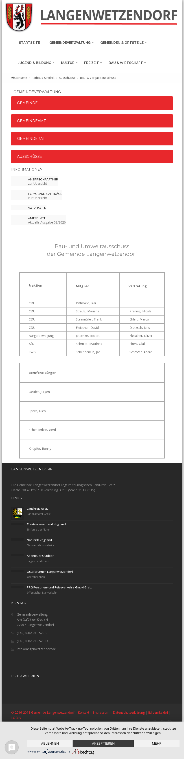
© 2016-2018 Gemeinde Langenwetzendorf (42, 712)
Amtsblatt (36, 218)
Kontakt (83, 712)
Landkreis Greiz (37, 509)
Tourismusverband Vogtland (46, 524)
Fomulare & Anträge (45, 193)
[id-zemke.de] (158, 712)
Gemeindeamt (31, 121)
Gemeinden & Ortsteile (122, 43)
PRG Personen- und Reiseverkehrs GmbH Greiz (59, 587)
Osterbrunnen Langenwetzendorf (50, 572)
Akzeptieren (103, 743)
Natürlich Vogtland (39, 540)
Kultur (68, 63)
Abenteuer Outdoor (40, 556)
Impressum (101, 712)
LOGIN (16, 717)
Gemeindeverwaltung (70, 43)
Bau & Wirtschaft (126, 63)
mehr (157, 743)
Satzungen (37, 208)
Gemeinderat (31, 138)
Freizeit (92, 63)
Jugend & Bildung (35, 63)
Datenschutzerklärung (129, 712)
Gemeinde (27, 103)
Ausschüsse (29, 156)
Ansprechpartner (43, 179)
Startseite (30, 43)
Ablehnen (50, 743)
